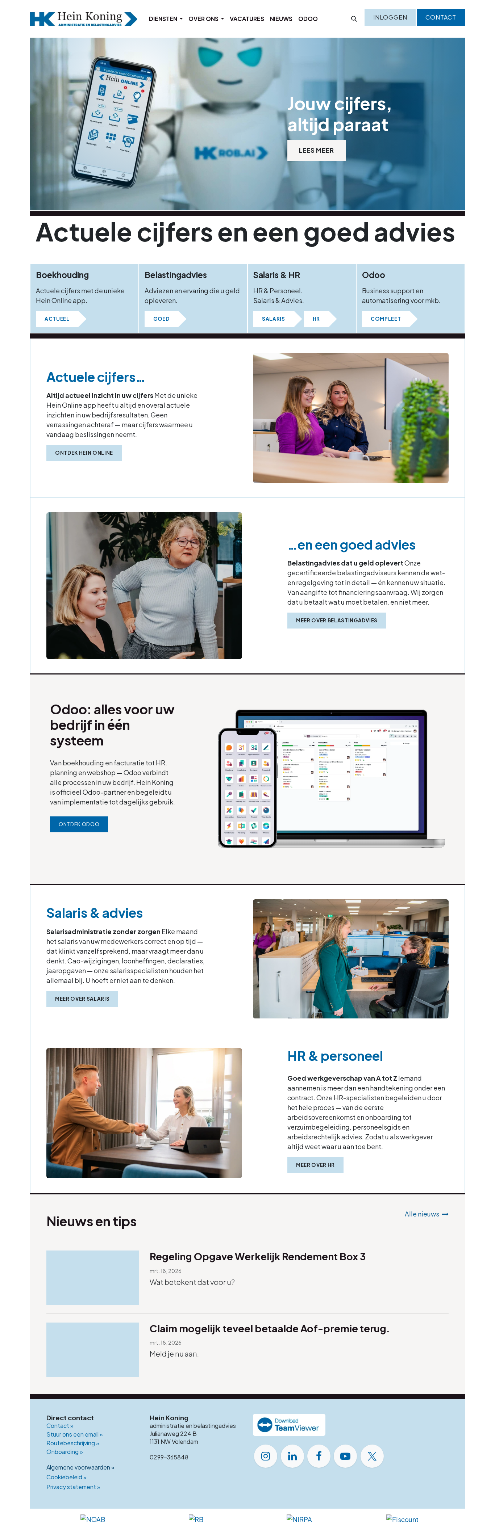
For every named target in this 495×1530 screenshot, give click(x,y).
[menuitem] (166, 19)
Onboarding (64, 1451)
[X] (372, 1456)
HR (316, 319)
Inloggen (390, 17)
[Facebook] (318, 1456)
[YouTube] (345, 1456)
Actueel (57, 319)
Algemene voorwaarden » (80, 1467)
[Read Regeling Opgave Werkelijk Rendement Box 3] (92, 1278)
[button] (354, 18)
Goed (161, 319)
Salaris (273, 319)
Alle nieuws (422, 1214)
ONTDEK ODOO (79, 824)
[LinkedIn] (292, 1456)
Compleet (386, 319)
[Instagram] (265, 1456)
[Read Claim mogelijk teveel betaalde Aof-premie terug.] (92, 1350)
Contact (440, 17)
